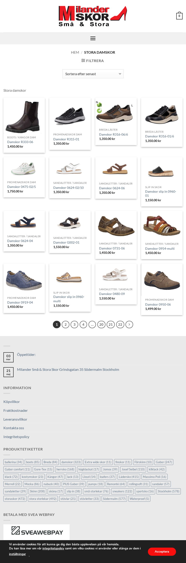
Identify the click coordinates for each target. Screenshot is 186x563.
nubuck (51, 484)
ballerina (13, 462)
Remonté (116, 484)
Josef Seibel (133, 469)
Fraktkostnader (15, 410)
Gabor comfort (17, 469)
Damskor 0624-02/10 (68, 187)
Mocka (31, 484)
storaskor (15, 499)
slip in (73, 491)
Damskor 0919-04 (20, 302)
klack (11, 477)
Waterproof (139, 499)
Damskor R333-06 (20, 142)
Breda (50, 462)
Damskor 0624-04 (20, 241)
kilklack (157, 469)
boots (32, 462)
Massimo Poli (154, 477)
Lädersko (129, 477)
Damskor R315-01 (66, 139)
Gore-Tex (43, 469)
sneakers (122, 491)
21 (111, 324)
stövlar (68, 499)
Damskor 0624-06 (112, 188)
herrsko (65, 469)
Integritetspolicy (16, 436)
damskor (71, 462)
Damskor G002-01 (66, 242)
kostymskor (32, 477)
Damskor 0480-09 (112, 294)
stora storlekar (42, 499)
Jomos (110, 469)
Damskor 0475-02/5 (21, 187)
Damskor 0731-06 (112, 248)
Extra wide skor (98, 462)
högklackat (88, 469)
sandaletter (15, 491)
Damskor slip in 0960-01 (160, 193)
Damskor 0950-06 (158, 304)
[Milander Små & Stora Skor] (93, 16)
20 (101, 324)
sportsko (145, 491)
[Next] (129, 324)
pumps (95, 484)
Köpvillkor (11, 401)
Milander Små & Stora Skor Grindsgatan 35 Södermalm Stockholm (68, 369)
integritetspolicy (53, 548)
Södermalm (114, 499)
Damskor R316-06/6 (113, 134)
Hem (75, 52)
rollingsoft (138, 484)
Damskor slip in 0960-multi (68, 299)
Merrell (12, 484)
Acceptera (162, 551)
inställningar (17, 554)
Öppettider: (26, 354)
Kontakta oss (13, 428)
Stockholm (168, 491)
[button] (179, 16)
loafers (107, 477)
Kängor (55, 477)
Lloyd (89, 477)
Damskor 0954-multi (160, 248)
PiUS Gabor (73, 484)
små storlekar (96, 491)
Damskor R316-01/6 (159, 136)
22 (120, 324)
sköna (56, 491)
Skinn (37, 491)
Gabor (164, 462)
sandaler (160, 484)
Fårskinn (143, 462)
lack (72, 477)
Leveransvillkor (15, 419)
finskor (122, 462)
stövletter (89, 499)
